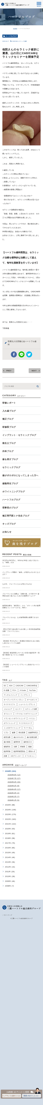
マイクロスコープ (25, 723)
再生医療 (22, 732)
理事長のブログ (10, 507)
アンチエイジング (10, 695)
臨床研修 (7, 751)
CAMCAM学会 (31, 686)
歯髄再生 (7, 747)
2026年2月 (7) (13, 796)
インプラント (25, 695)
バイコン (32, 718)
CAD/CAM (15, 41)
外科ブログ (8, 451)
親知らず (32, 751)
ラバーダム (28, 728)
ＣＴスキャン (30, 756)
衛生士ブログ (9, 443)
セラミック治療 (22, 41)
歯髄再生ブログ (10, 483)
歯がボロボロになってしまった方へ (20, 475)
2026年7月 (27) (14, 778)
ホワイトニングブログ (13, 491)
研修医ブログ (9, 427)
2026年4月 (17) (14, 789)
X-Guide (23, 690)
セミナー (18, 709)
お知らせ (6, 532)
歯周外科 (17, 742)
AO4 (10, 686)
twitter (29, 354)
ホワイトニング (9, 723)
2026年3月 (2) (13, 793)
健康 (13, 732)
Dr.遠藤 (6, 690)
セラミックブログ (11, 467)
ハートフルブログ (11, 36)
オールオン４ (32, 700)
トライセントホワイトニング (26, 714)
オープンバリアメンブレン (14, 700)
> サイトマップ (7, 915)
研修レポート (9, 403)
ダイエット (8, 714)
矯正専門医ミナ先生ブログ (16, 516)
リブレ (6, 732)
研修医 (22, 747)
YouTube (32, 690)
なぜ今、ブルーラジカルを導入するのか (17, 584)
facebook (14, 354)
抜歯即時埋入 (33, 732)
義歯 (30, 747)
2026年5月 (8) (13, 786)
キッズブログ (9, 524)
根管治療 (7, 737)
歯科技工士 (28, 742)
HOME (15, 28)
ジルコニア (8, 709)
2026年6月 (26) (14, 782)
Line (21, 354)
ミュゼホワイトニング (12, 728)
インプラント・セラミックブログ (19, 435)
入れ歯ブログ (9, 411)
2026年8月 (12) (14, 775)
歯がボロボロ (19, 737)
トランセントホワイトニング (14, 718)
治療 (15, 747)
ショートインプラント (27, 704)
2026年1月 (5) (13, 800)
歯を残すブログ (10, 459)
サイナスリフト (9, 704)
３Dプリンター (16, 756)
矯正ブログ (8, 419)
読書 (5, 756)
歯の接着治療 (32, 737)
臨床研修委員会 (19, 751)
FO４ (14, 690)
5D (5, 686)
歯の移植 (7, 742)
